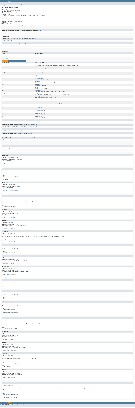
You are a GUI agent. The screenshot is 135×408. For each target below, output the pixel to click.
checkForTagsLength (6, 130)
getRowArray (37, 81)
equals (6, 121)
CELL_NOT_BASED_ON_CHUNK (7, 40)
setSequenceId (37, 110)
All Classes (22, 404)
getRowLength (37, 84)
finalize (10, 121)
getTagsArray (37, 93)
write (34, 126)
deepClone (4, 126)
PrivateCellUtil (4, 18)
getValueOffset (38, 107)
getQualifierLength (39, 75)
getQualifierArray (38, 72)
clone (3, 121)
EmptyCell (37, 54)
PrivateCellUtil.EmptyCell (19, 21)
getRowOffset (37, 87)
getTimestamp (4, 135)
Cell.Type (4, 32)
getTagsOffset (9, 371)
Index (21, 1)
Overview (2, 1)
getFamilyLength (10, 257)
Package (5, 1)
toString (30, 121)
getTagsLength (37, 96)
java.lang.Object (4, 9)
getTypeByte (30, 126)
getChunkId (9, 126)
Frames (13, 404)
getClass (14, 121)
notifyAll (26, 121)
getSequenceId (37, 90)
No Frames (17, 404)
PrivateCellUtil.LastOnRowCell (39, 15)
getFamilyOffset (38, 69)
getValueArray (10, 320)
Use (11, 1)
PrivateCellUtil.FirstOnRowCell (7, 15)
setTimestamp (37, 113)
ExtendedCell (6, 12)
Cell (2, 12)
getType (9, 135)
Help (23, 1)
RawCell (15, 12)
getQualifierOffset (39, 78)
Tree (14, 1)
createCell (17, 130)
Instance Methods (12, 60)
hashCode (18, 121)
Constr (10, 4)
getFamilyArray (11, 233)
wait (34, 121)
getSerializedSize (15, 126)
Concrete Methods (21, 60)
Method (14, 4)
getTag (21, 130)
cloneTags (12, 130)
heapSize (3, 139)
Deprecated (17, 1)
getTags (25, 130)
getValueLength (38, 104)
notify (22, 121)
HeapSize (11, 12)
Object (5, 22)
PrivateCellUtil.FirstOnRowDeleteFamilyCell (23, 15)
